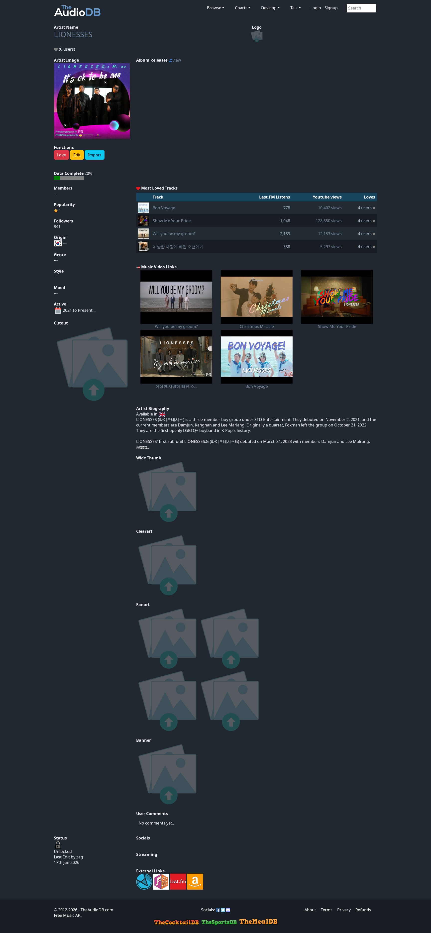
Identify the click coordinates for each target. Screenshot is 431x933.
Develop (269, 7)
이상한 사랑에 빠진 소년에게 (178, 246)
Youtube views (327, 197)
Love (61, 155)
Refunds (363, 910)
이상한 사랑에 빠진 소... (176, 386)
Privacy (344, 910)
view (177, 60)
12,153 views (330, 233)
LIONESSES (73, 34)
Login (316, 7)
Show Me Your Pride (172, 220)
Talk (294, 7)
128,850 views (329, 220)
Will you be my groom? (174, 233)
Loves (369, 197)
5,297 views (331, 246)
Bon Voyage (164, 207)
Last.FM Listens (274, 197)
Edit (77, 155)
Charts (241, 7)
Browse (214, 7)
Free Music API (68, 915)
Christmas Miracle (257, 326)
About (310, 910)
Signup (331, 7)
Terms (326, 910)
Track (158, 197)
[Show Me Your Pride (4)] (143, 220)
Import (94, 155)
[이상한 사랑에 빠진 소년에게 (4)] (143, 246)
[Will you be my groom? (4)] (143, 233)
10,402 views (330, 207)
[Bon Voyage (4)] (143, 207)
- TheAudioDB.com (95, 910)
